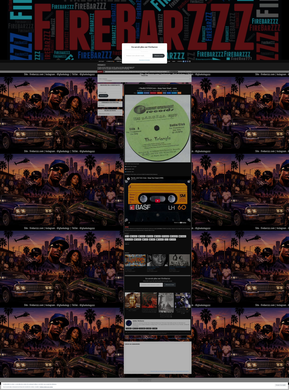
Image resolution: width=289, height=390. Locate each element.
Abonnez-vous (158, 55)
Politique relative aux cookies (46, 387)
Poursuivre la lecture (144, 60)
